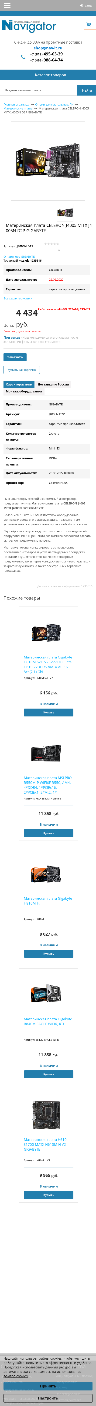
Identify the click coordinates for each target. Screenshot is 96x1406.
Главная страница (16, 104)
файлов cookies (15, 1376)
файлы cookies (50, 1358)
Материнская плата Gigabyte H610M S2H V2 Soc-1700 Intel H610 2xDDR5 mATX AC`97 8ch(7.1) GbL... (48, 664)
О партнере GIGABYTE (19, 256)
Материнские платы (18, 108)
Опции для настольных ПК (54, 104)
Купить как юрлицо (21, 370)
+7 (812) (46, 54)
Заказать (15, 357)
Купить (48, 712)
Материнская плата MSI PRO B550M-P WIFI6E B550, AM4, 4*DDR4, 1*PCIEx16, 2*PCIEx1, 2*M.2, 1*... (48, 785)
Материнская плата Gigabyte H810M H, (48, 900)
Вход (88, 5)
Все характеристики (17, 298)
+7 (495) (46, 60)
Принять (48, 1386)
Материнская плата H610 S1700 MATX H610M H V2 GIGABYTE (45, 1144)
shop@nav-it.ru (48, 48)
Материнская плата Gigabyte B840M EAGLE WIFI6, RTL (48, 1021)
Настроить (48, 1398)
